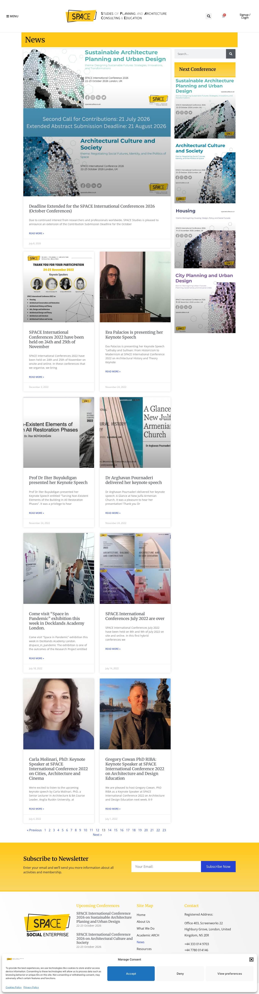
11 (91, 830)
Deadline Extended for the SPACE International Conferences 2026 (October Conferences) (92, 209)
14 (109, 830)
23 (164, 830)
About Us (143, 922)
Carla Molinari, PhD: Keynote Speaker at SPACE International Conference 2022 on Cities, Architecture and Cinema (58, 769)
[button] (251, 959)
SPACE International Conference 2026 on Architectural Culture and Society (104, 938)
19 (140, 830)
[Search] (230, 54)
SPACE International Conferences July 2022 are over (135, 616)
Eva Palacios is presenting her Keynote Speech (134, 335)
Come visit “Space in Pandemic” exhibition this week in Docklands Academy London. (56, 621)
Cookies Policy (14, 987)
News (140, 942)
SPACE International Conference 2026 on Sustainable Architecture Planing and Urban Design (104, 917)
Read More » (36, 233)
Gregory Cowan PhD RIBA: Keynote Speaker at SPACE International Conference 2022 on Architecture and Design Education (134, 769)
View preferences (229, 973)
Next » (97, 835)
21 (152, 830)
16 (121, 830)
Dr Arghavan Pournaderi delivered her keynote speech (133, 480)
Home (141, 915)
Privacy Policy (31, 987)
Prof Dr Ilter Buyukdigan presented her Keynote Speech (58, 480)
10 (85, 830)
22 (158, 830)
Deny (180, 973)
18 (134, 830)
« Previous (34, 830)
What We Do (146, 928)
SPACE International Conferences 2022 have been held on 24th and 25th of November (56, 339)
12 (97, 830)
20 (146, 830)
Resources (144, 949)
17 (128, 830)
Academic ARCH (148, 935)
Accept (131, 973)
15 (115, 830)
